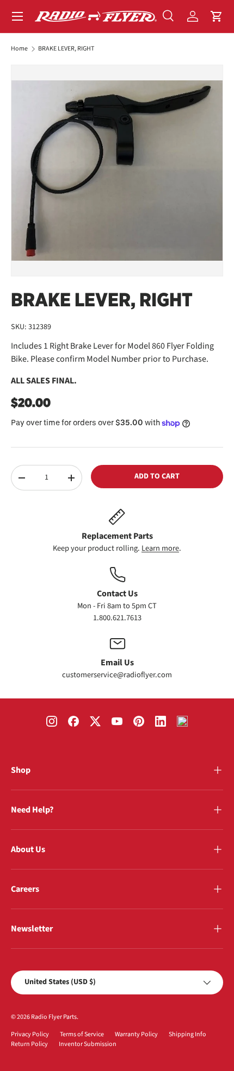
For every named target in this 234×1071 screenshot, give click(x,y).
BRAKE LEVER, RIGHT (66, 49)
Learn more (160, 548)
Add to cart (157, 476)
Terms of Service (82, 1034)
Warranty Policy (136, 1034)
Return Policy (29, 1044)
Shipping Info (187, 1034)
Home (19, 49)
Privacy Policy (30, 1034)
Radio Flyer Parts (54, 1017)
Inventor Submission (87, 1044)
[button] (217, 16)
